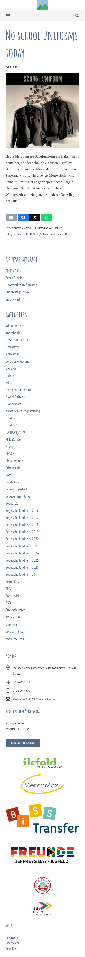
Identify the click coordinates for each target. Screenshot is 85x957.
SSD (8, 602)
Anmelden (11, 948)
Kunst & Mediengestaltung (23, 411)
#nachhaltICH (24, 234)
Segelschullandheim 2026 (22, 567)
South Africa (64, 234)
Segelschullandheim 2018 (22, 524)
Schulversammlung (18, 496)
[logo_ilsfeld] (42, 763)
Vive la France (14, 631)
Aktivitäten (13, 347)
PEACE (10, 453)
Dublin (10, 375)
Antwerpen (13, 354)
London (10, 418)
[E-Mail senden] (11, 217)
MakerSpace (13, 439)
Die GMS (11, 368)
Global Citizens (15, 396)
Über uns (11, 624)
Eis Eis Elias (13, 270)
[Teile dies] (23, 217)
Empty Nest (13, 299)
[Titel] (42, 5)
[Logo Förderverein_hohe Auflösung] (42, 885)
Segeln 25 (12, 503)
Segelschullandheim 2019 (22, 531)
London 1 (12, 425)
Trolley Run (13, 617)
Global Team (13, 404)
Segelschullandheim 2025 (22, 560)
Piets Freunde (14, 460)
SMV (8, 588)
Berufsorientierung (18, 361)
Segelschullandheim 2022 (22, 538)
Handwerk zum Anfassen (21, 284)
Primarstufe (13, 467)
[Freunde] (42, 854)
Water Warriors (15, 638)
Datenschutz (12, 943)
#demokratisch (15, 325)
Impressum (12, 937)
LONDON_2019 (15, 432)
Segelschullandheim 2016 (22, 510)
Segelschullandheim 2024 (22, 553)
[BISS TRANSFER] (42, 818)
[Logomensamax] (42, 784)
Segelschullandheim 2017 (22, 517)
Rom (8, 475)
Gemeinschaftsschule (19, 389)
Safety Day (12, 482)
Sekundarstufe (48, 234)
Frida (9, 382)
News (36, 234)
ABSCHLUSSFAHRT (18, 339)
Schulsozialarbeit (16, 489)
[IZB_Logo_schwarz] (42, 909)
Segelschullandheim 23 (20, 574)
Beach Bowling (15, 277)
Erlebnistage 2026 (17, 291)
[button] (8, 16)
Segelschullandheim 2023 (22, 546)
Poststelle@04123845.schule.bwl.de (34, 699)
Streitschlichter (15, 609)
